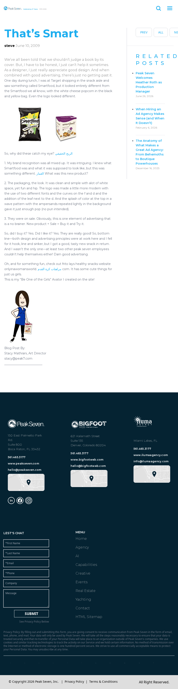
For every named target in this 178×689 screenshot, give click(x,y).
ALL (160, 32)
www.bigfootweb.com (87, 459)
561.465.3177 (17, 457)
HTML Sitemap (89, 617)
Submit (31, 613)
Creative (83, 573)
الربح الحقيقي (64, 153)
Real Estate (86, 591)
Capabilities (86, 565)
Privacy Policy (74, 681)
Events (81, 582)
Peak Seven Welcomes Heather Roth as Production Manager (149, 82)
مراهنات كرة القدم (49, 269)
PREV (143, 32)
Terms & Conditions (103, 681)
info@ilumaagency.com (151, 461)
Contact (83, 608)
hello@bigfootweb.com (88, 466)
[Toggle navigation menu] (170, 8)
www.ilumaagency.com (151, 455)
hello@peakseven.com (24, 469)
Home (81, 539)
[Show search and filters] (158, 8)
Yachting (83, 599)
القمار (40, 173)
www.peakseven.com (23, 463)
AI (77, 556)
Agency (82, 547)
